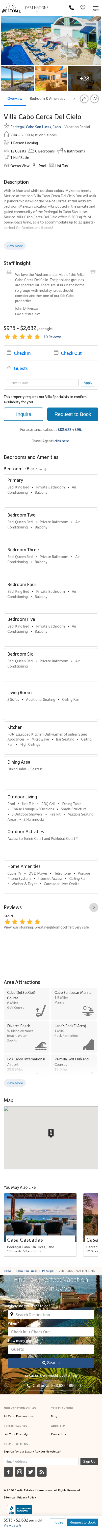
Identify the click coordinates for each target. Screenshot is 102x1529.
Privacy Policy (26, 1497)
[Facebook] (8, 1472)
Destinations (37, 7)
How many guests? (23, 1340)
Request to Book (83, 1522)
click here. (62, 440)
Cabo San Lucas (38, 126)
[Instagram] (19, 1472)
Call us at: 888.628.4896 (53, 1385)
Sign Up (89, 1461)
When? (13, 1323)
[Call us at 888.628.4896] (71, 7)
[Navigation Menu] (96, 7)
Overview (14, 98)
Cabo (56, 126)
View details (13, 1525)
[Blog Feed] (42, 1472)
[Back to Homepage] (11, 7)
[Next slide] (93, 907)
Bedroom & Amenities (47, 98)
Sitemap (9, 1497)
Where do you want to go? (29, 1305)
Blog (54, 1416)
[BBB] (19, 1510)
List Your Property (16, 1434)
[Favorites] (83, 7)
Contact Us (58, 1434)
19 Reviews (52, 336)
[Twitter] (30, 1472)
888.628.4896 (69, 429)
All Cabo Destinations (19, 1416)
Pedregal (17, 126)
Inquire (57, 1522)
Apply (88, 383)
